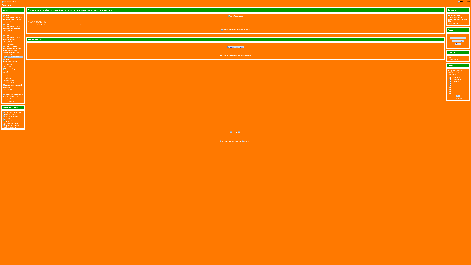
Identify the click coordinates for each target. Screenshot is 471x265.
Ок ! (458, 96)
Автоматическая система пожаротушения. (12, 38)
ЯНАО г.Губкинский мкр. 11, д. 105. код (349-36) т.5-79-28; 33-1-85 (457, 18)
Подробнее (9, 22)
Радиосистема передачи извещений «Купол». (13, 70)
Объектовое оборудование (9, 81)
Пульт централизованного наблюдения (11, 77)
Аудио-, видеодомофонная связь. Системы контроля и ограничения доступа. (12, 49)
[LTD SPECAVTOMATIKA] (11, 2)
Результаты (458, 98)
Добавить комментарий (235, 47)
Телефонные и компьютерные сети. (13, 95)
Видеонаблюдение (10, 61)
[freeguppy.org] (225, 141)
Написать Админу (9, 114)
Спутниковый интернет (12, 86)
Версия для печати (243, 29)
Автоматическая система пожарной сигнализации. (12, 27)
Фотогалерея (10, 33)
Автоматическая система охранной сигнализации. (12, 18)
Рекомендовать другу (11, 123)
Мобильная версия (10, 127)
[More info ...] (247, 141)
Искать (458, 44)
